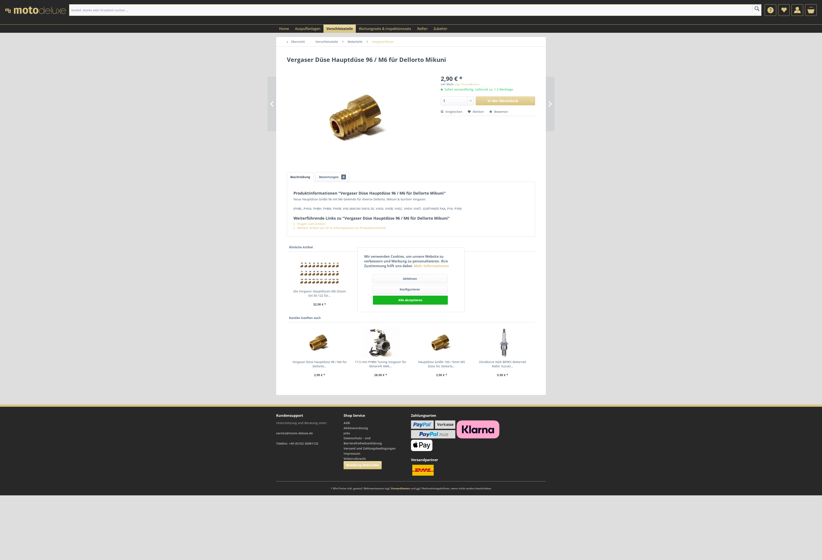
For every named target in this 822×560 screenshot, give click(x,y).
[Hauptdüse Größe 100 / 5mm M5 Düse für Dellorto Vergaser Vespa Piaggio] (441, 343)
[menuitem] (770, 10)
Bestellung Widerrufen (362, 465)
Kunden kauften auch (305, 318)
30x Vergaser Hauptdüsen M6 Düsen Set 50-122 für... (319, 293)
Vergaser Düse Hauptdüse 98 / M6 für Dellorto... (319, 364)
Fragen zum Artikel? (311, 224)
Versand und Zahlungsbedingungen (370, 448)
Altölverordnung (356, 428)
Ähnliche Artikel (301, 247)
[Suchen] (756, 8)
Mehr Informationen (431, 266)
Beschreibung (300, 177)
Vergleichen (453, 112)
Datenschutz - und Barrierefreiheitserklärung (363, 440)
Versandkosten (400, 488)
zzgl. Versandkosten (467, 84)
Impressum (352, 453)
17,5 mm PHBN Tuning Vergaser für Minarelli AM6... (380, 364)
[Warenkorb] (811, 10)
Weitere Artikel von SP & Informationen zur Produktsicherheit (341, 228)
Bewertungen (331, 177)
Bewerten (500, 112)
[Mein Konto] (797, 10)
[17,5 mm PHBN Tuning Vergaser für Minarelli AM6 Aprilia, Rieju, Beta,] (380, 343)
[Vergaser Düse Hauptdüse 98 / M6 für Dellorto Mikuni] (319, 343)
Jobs (347, 433)
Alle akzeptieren (410, 300)
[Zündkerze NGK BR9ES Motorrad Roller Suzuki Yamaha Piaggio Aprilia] (502, 343)
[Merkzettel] (784, 10)
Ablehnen (410, 279)
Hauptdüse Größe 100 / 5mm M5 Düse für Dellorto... (441, 364)
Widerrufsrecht (355, 459)
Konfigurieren (410, 289)
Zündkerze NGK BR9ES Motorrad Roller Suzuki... (502, 364)
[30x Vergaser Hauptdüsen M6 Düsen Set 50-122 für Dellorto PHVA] (319, 272)
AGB (347, 423)
